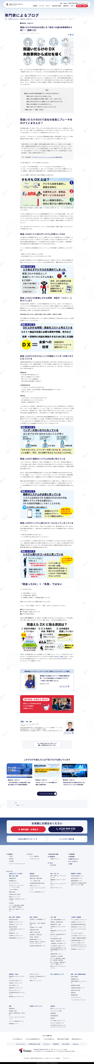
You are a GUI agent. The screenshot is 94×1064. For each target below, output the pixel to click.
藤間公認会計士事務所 (63, 1039)
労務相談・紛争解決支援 (56, 922)
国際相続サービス (13, 1023)
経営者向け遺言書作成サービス (37, 946)
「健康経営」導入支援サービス (58, 943)
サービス (10, 871)
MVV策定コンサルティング (15, 935)
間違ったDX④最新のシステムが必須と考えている (39, 104)
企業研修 (52, 1006)
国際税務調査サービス (76, 880)
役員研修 (52, 1018)
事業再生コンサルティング (16, 922)
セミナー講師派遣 (34, 856)
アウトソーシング (34, 974)
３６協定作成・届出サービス (57, 946)
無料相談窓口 (56, 1044)
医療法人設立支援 (75, 990)
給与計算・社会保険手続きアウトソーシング (58, 935)
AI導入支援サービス (14, 985)
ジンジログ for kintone (77, 933)
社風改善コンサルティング (77, 922)
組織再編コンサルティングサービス (58, 880)
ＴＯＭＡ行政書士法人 (49, 1039)
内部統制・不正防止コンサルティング (17, 899)
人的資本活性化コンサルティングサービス (17, 929)
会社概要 (11, 861)
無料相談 (72, 856)
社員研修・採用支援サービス (57, 941)
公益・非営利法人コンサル (57, 974)
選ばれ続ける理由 (53, 854)
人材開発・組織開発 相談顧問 (78, 938)
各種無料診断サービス (56, 954)
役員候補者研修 (54, 1015)
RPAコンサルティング (14, 990)
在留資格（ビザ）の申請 (36, 927)
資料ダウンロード (74, 859)
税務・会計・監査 (13, 876)
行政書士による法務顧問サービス (37, 920)
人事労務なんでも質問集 (56, 956)
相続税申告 (12, 1008)
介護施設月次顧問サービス (77, 988)
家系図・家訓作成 (34, 937)
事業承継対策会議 (34, 876)
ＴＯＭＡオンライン (35, 859)
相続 (10, 1006)
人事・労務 (53, 917)
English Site (75, 1044)
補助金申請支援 (13, 927)
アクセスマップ (66, 1058)
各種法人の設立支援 (35, 932)
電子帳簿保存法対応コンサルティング (17, 993)
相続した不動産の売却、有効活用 (17, 1014)
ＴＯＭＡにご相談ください (60, 656)
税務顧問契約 (12, 878)
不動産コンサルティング (36, 1006)
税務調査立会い (13, 880)
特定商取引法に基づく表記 (34, 1044)
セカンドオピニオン (14, 883)
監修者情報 (53, 865)
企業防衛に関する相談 (14, 894)
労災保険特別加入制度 (56, 938)
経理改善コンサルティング (16, 988)
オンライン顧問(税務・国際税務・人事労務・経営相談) (16, 906)
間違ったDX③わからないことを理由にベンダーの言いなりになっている (44, 101)
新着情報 (72, 854)
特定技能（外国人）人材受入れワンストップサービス (37, 942)
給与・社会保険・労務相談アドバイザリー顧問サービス (58, 963)
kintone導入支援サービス (15, 980)
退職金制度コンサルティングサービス (58, 931)
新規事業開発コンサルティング (17, 938)
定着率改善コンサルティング (78, 927)
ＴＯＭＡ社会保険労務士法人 (32, 1039)
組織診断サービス (13, 933)
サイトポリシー (46, 1044)
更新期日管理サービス (35, 939)
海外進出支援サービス (76, 878)
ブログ (51, 863)
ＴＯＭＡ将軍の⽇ (13, 889)
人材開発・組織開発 (76, 917)
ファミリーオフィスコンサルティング (37, 888)
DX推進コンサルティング (15, 983)
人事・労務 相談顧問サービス (57, 919)
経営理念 (11, 859)
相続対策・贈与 (13, 1011)
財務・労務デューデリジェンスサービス (58, 876)
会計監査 (11, 903)
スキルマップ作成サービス (77, 943)
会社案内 (10, 854)
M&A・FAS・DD (54, 873)
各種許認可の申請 (34, 929)
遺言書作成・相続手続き (36, 934)
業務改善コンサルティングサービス (17, 977)
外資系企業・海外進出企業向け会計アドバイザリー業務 (79, 883)
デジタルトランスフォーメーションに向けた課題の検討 (47, 157)
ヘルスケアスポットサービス (78, 1000)
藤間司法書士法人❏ (77, 1039)
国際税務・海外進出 (76, 873)
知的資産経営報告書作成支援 (37, 883)
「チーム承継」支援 (35, 880)
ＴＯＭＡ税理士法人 (17, 1039)
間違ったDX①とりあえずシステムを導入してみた (39, 96)
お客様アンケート (54, 859)
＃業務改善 (17, 805)
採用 (61, 3)
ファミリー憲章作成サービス (37, 892)
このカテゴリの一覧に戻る (46, 793)
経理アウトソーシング (14, 897)
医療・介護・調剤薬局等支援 (78, 974)
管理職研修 (53, 1013)
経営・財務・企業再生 (14, 917)
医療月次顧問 (74, 976)
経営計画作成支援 (13, 919)
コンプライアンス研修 (56, 1011)
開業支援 (73, 992)
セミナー (31, 854)
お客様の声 (52, 856)
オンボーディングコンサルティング (79, 929)
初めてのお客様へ (66, 1044)
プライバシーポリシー (20, 1044)
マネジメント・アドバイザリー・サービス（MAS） (16, 886)
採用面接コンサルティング (77, 949)
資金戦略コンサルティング (16, 924)
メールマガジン (74, 861)
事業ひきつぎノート (35, 885)
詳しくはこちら (63, 686)
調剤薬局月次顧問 (75, 985)
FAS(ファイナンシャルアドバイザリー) (58, 884)
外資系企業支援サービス (77, 876)
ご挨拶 (10, 856)
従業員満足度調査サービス (77, 940)
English (65, 3)
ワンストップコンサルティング (17, 863)
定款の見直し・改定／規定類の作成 (37, 924)
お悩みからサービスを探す (16, 873)
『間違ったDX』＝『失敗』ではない (34, 110)
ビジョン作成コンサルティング (79, 919)
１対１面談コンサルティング (78, 935)
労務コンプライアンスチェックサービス (58, 967)
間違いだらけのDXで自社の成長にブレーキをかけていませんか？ (41, 93)
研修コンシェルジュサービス (57, 1008)
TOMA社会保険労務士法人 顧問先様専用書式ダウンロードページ (58, 949)
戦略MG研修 (12, 892)
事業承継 (32, 873)
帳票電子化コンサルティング (16, 996)
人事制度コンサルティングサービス (58, 927)
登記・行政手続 (34, 917)
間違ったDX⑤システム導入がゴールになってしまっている (41, 107)
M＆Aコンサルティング (56, 887)
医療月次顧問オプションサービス (79, 982)
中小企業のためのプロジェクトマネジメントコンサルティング (79, 945)
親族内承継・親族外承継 (36, 878)
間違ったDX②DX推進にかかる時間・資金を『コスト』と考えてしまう (44, 99)
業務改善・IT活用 (13, 974)
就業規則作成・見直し (56, 924)
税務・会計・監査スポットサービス (17, 910)
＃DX (22, 805)
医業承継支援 (74, 995)
